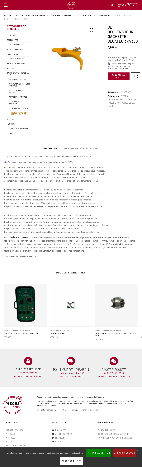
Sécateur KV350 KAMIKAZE (62, 15)
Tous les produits (15, 49)
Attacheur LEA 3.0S (17, 79)
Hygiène (10, 124)
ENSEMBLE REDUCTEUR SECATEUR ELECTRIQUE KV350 (115, 334)
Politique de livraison (71, 369)
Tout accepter (99, 452)
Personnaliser (72, 461)
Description (50, 148)
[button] (5, 5)
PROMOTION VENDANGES (16, 63)
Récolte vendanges (15, 59)
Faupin (35, 256)
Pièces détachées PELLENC (17, 91)
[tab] (50, 149)
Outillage (11, 35)
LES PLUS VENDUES (15, 45)
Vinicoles (11, 68)
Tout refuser (125, 452)
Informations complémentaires (81, 148)
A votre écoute (114, 369)
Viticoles (11, 119)
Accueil (8, 15)
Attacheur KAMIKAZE (18, 97)
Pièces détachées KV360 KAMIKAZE (19, 85)
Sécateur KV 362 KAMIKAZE (16, 103)
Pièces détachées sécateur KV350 (94, 15)
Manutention (12, 54)
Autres (10, 133)
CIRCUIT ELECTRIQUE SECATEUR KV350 (21, 333)
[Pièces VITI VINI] (71, 5)
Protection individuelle (17, 129)
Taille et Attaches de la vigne (30, 15)
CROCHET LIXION (57, 333)
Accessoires (12, 40)
